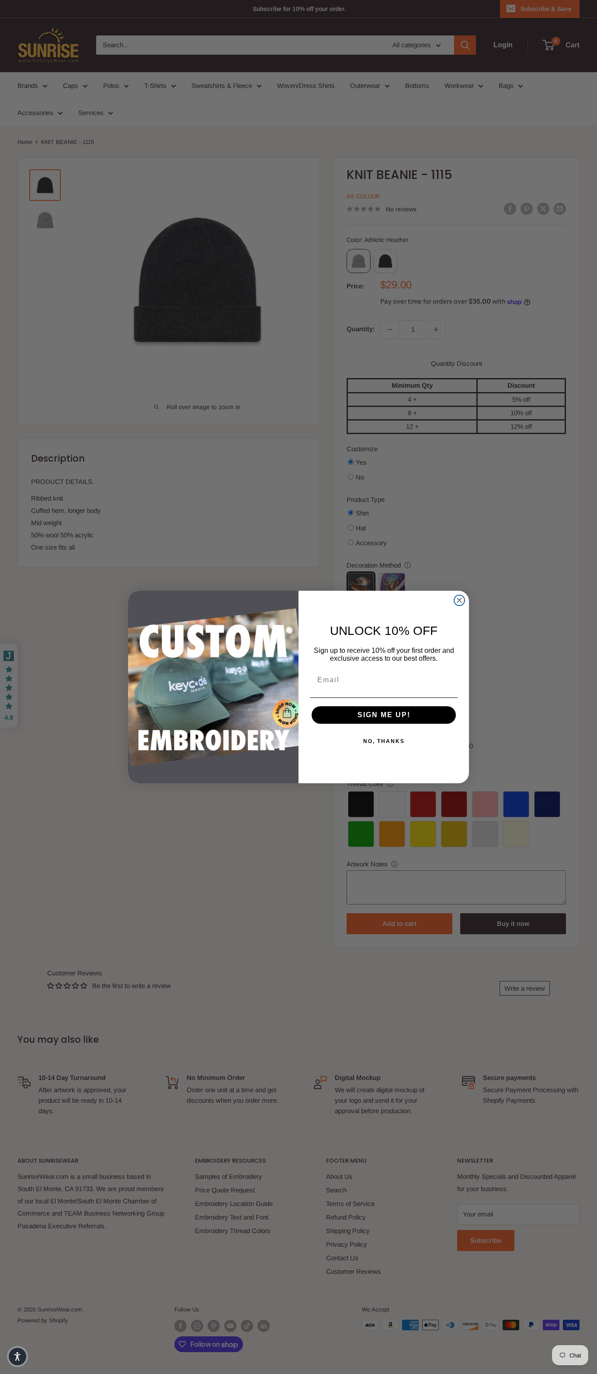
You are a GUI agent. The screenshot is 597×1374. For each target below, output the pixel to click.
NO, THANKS (384, 741)
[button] (17, 1356)
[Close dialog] (459, 600)
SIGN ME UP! (384, 715)
